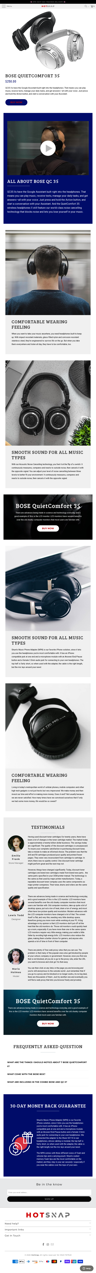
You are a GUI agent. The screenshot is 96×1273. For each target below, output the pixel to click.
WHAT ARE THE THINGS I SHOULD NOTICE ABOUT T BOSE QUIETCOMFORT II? (47, 1064)
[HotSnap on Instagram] (48, 1244)
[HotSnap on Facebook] (43, 1244)
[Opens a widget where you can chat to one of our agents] (87, 1269)
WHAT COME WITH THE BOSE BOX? (26, 1074)
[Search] (86, 6)
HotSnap (35, 1255)
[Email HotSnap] (52, 1244)
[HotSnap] (48, 6)
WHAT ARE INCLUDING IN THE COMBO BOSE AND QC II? (37, 1082)
